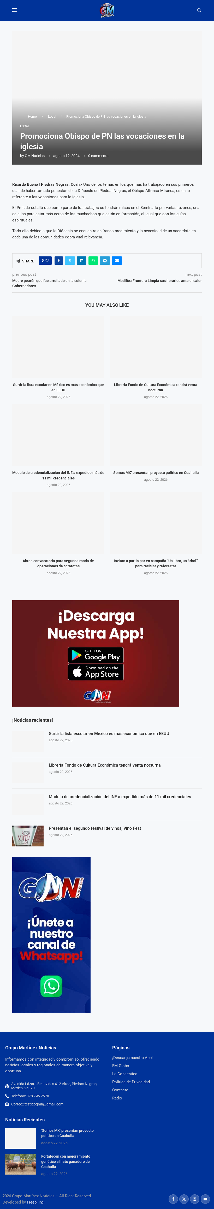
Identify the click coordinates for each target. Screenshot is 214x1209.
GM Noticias (35, 156)
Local (52, 116)
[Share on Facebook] (59, 260)
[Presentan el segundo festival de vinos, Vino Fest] (28, 836)
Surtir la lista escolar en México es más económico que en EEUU (109, 733)
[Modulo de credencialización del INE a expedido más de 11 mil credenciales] (58, 435)
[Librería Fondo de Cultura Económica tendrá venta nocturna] (156, 346)
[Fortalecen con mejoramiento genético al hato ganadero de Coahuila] (20, 1164)
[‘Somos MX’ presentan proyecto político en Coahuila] (156, 435)
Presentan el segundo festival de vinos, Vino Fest (95, 828)
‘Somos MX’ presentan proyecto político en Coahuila (155, 473)
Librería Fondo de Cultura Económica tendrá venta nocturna (105, 765)
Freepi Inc (35, 1202)
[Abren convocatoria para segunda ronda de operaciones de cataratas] (58, 523)
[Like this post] (47, 260)
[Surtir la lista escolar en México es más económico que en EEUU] (58, 346)
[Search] (199, 10)
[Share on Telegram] (105, 260)
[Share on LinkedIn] (81, 260)
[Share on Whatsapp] (93, 260)
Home (32, 116)
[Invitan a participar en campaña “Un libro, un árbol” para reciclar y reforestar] (156, 523)
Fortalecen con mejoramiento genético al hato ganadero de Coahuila (65, 1161)
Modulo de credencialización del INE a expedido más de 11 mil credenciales (120, 796)
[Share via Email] (117, 260)
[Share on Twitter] (70, 260)
